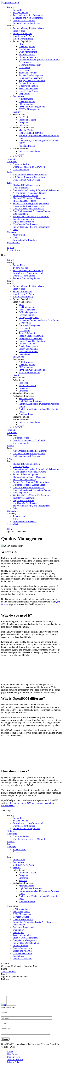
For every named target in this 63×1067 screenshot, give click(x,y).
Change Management (29, 57)
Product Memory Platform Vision (28, 28)
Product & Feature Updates (25, 195)
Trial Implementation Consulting (28, 15)
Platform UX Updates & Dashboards (30, 198)
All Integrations (26, 99)
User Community (21, 169)
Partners (11, 841)
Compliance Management (30, 78)
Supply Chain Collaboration (32, 80)
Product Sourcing (27, 83)
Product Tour (19, 31)
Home (10, 529)
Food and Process (27, 146)
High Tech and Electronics (31, 133)
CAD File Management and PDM (28, 208)
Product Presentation (22, 33)
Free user (23, 880)
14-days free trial (20, 12)
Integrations (24, 93)
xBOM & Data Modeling (24, 201)
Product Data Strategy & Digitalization (31, 203)
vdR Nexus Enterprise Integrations (29, 177)
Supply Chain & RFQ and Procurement (31, 227)
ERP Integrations (26, 104)
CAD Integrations (27, 46)
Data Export (24, 70)
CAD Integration (21, 187)
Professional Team (27, 119)
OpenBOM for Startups (24, 20)
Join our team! (19, 234)
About (10, 1051)
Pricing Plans (19, 10)
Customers (12, 161)
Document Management (30, 65)
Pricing (10, 7)
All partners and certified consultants (30, 174)
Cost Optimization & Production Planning (32, 211)
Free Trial (23, 117)
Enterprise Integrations (29, 151)
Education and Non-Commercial (28, 18)
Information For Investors (24, 240)
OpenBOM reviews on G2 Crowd (29, 167)
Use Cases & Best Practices (25, 224)
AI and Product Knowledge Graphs (29, 193)
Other (15, 229)
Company (23, 122)
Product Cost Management (31, 75)
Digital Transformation (23, 221)
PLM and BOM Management (26, 185)
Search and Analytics (28, 88)
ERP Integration (20, 214)
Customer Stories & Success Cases (29, 206)
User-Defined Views (28, 91)
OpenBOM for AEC (22, 958)
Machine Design (26, 130)
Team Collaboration (28, 72)
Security (17, 112)
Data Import (24, 67)
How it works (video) (23, 38)
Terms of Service (15, 1059)
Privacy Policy (14, 1062)
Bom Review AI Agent (23, 36)
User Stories (12, 1054)
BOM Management (28, 52)
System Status (13, 242)
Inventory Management (23, 219)
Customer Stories (21, 164)
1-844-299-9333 (8, 971)
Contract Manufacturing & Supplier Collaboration (36, 190)
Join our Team (13, 1057)
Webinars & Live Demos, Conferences (31, 216)
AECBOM (18, 156)
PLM (21, 44)
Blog (9, 182)
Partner (10, 172)
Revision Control (27, 54)
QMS (21, 153)
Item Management (27, 49)
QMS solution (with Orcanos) (26, 180)
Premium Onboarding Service (26, 23)
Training (11, 159)
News (15, 237)
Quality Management (28, 86)
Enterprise (23, 125)
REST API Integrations (29, 109)
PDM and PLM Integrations (32, 106)
